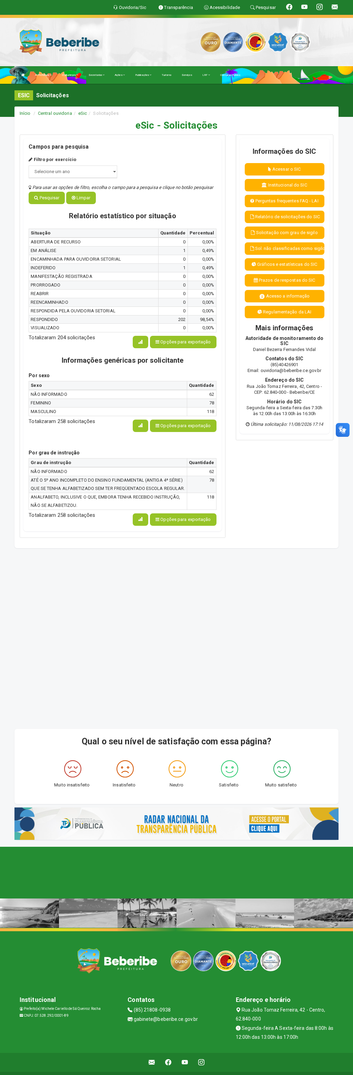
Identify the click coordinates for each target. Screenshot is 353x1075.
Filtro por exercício (54, 159)
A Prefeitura (42, 75)
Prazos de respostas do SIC (286, 280)
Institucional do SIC (287, 185)
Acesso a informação (287, 296)
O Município (69, 75)
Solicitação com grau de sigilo (286, 232)
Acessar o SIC (286, 169)
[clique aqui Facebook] (168, 1062)
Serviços (187, 75)
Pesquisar (48, 197)
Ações (119, 75)
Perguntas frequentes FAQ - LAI (286, 200)
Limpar (83, 197)
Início (25, 113)
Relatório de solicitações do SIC (287, 216)
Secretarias (96, 75)
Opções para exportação (185, 341)
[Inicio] (23, 75)
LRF (205, 75)
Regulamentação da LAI (286, 311)
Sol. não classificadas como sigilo (289, 248)
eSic (82, 113)
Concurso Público (230, 75)
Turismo (166, 75)
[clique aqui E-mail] (152, 1062)
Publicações (142, 75)
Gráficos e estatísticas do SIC (286, 264)
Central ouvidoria (55, 113)
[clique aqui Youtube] (185, 1062)
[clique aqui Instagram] (201, 1062)
